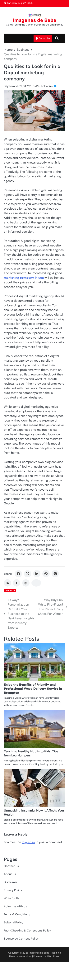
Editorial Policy (13, 922)
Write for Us (11, 898)
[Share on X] (27, 573)
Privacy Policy (13, 890)
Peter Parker (44, 86)
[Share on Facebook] (18, 573)
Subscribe (44, 38)
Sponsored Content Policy (21, 939)
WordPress (53, 956)
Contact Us (11, 866)
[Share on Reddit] (7, 583)
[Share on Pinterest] (55, 573)
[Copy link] (36, 583)
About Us (10, 874)
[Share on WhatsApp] (46, 573)
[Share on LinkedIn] (36, 573)
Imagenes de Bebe (34, 20)
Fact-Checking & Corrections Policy (27, 930)
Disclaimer (10, 882)
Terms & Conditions (17, 914)
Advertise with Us (15, 906)
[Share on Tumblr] (16, 583)
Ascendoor (25, 956)
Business (10, 590)
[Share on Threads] (26, 583)
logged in (28, 842)
